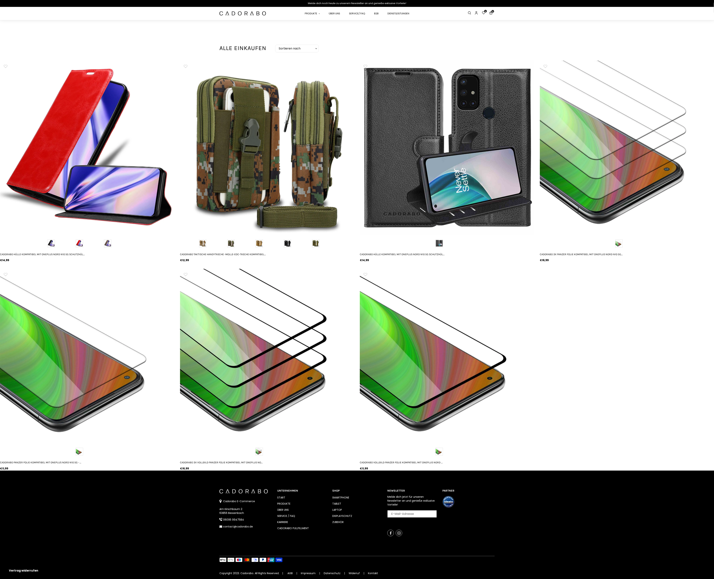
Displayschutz (342, 516)
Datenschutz (332, 573)
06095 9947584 (233, 520)
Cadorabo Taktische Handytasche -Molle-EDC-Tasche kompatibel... (223, 254)
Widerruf (355, 573)
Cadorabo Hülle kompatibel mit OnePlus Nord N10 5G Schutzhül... (42, 254)
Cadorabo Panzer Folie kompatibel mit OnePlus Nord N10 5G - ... (40, 462)
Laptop (337, 510)
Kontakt (373, 573)
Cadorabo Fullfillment (293, 528)
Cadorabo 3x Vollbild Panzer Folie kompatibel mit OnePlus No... (221, 462)
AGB (290, 573)
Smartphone (340, 497)
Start (281, 497)
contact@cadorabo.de (238, 526)
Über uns (283, 510)
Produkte (283, 504)
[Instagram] (399, 533)
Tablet (336, 504)
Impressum (308, 573)
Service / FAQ (286, 516)
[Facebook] (390, 533)
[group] (87, 147)
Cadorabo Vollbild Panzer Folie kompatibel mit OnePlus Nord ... (401, 462)
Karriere (282, 522)
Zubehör (338, 522)
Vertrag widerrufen (23, 570)
